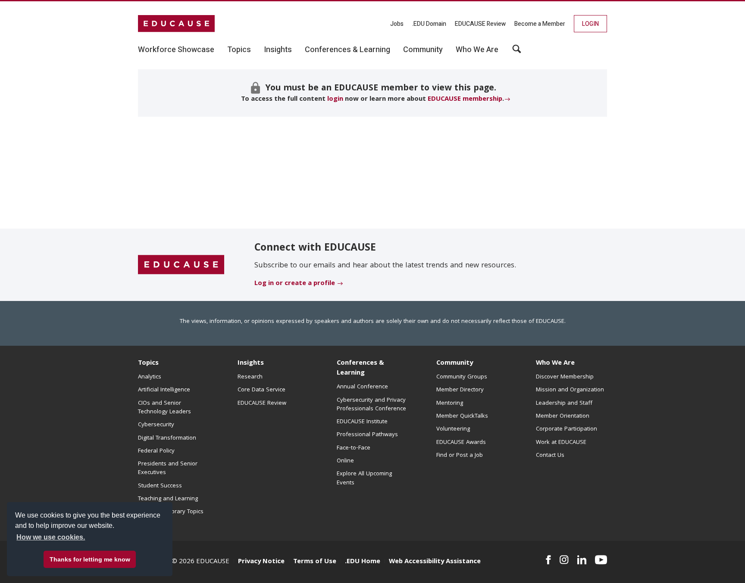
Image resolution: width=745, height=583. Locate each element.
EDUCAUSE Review (480, 23)
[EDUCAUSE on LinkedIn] (582, 560)
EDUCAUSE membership (465, 99)
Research (250, 377)
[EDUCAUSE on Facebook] (548, 560)
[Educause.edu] (181, 265)
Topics (148, 363)
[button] (516, 52)
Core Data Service (261, 390)
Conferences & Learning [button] (347, 50)
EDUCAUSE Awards (461, 442)
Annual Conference (362, 387)
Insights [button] (278, 50)
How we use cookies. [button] (50, 537)
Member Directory (460, 390)
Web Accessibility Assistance (435, 561)
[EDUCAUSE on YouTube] (601, 560)
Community (454, 363)
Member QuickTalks (462, 416)
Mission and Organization (570, 390)
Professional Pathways (367, 435)
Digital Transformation (167, 438)
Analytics (149, 377)
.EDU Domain (429, 23)
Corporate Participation (566, 429)
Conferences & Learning (360, 368)
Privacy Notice (261, 561)
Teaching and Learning (168, 499)
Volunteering (453, 429)
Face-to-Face (353, 448)
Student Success (160, 486)
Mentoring (449, 403)
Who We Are (555, 363)
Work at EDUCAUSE (561, 442)
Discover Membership (565, 377)
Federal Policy (156, 451)
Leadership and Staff (564, 403)
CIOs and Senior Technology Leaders (164, 408)
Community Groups (461, 377)
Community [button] (423, 50)
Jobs (397, 23)
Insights (251, 363)
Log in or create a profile (294, 283)
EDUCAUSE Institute (362, 422)
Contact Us (550, 455)
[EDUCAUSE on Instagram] (564, 560)
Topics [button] (239, 50)
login (335, 99)
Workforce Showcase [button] (176, 50)
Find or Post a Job (459, 455)
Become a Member (539, 23)
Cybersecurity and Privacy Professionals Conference (371, 405)
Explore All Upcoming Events (364, 478)
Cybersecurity (156, 425)
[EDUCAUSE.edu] (176, 23)
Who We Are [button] (477, 50)
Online (345, 461)
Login (590, 23)
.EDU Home (362, 561)
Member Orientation (562, 416)
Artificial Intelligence (164, 390)
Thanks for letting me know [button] (90, 559)
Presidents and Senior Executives (167, 468)
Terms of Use (314, 561)
